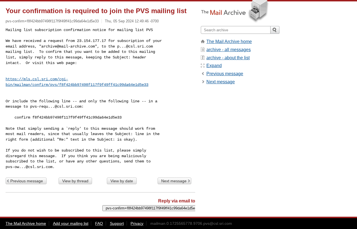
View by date (121, 181)
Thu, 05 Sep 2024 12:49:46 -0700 (132, 21)
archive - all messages (228, 49)
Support (117, 223)
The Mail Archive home (229, 41)
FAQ (99, 223)
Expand (214, 65)
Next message (174, 181)
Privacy (137, 223)
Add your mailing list (70, 223)
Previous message (26, 181)
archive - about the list (228, 57)
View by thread (75, 181)
